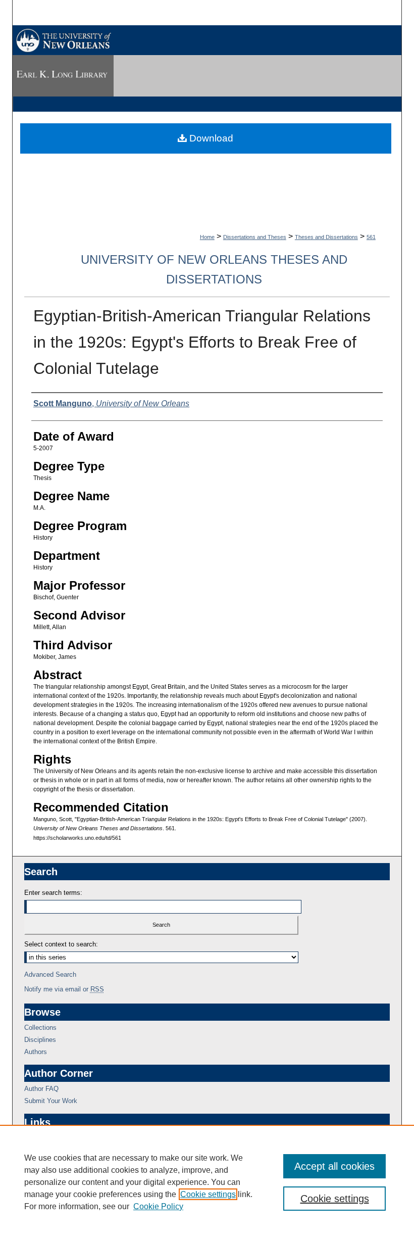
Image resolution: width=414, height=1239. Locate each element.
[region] (207, 1182)
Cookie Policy (158, 1206)
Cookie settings (208, 1194)
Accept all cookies (334, 1166)
